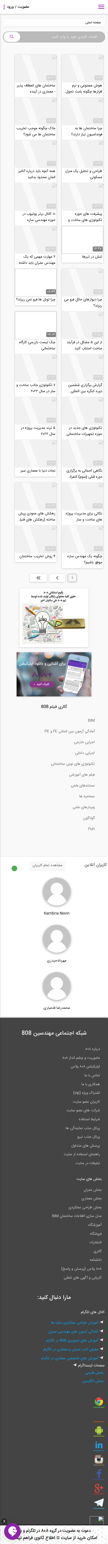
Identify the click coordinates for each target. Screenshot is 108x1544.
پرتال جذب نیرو (88, 1137)
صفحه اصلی (93, 22)
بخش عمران (93, 1190)
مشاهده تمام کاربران (47, 865)
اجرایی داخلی (85, 753)
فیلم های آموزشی (82, 775)
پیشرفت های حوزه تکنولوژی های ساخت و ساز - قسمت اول (85, 217)
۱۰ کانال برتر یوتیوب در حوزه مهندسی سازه (38, 217)
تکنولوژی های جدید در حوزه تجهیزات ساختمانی (84, 431)
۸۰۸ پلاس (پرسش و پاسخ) (81, 1269)
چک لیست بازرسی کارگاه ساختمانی (37, 345)
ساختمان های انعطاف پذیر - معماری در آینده (36, 89)
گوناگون (89, 818)
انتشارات (95, 1242)
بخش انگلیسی (93, 1381)
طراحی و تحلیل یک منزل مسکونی (83, 174)
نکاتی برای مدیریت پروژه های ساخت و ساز (84, 516)
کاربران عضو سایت (86, 1102)
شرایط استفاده (89, 1119)
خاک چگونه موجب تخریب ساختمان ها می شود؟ (35, 131)
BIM (91, 721)
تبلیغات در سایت (88, 1163)
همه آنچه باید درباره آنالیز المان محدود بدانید (36, 174)
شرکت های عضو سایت (83, 1110)
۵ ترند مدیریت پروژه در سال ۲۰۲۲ (38, 431)
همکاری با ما (90, 1084)
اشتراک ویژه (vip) (86, 1093)
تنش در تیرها (92, 257)
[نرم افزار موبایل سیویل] (98, 1432)
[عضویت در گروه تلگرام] (98, 1505)
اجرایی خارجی (84, 742)
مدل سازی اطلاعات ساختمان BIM (77, 1216)
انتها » (38, 578)
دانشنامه (96, 1260)
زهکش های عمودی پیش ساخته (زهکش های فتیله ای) (36, 516)
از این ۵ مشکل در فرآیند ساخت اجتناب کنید (84, 345)
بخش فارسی (94, 1373)
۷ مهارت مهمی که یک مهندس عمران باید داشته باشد (37, 260)
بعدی (57, 578)
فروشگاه (96, 1234)
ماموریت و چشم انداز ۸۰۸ (81, 1058)
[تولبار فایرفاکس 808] (98, 1418)
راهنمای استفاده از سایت (82, 1154)
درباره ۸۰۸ (92, 1049)
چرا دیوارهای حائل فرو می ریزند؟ (83, 303)
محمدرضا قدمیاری (56, 1008)
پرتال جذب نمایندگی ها (83, 1128)
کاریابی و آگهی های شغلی (83, 1278)
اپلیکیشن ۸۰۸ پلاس (85, 1067)
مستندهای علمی (83, 786)
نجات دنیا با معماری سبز (37, 471)
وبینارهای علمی (84, 807)
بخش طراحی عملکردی (85, 1207)
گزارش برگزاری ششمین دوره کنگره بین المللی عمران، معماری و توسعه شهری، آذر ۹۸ (85, 388)
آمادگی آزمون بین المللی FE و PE (70, 731)
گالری (98, 1251)
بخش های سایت (89, 1179)
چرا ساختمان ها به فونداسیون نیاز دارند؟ (86, 131)
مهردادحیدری (56, 961)
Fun (91, 829)
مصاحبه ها (87, 796)
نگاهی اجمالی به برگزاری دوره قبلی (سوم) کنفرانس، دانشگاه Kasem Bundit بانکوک (83, 474)
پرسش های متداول (85, 1146)
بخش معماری (91, 1199)
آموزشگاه (95, 1225)
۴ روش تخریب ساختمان (37, 556)
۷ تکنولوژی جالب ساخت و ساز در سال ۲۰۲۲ (35, 388)
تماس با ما (92, 1075)
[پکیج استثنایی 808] (54, 646)
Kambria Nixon (57, 913)
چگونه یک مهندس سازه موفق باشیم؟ (84, 559)
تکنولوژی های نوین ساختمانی (73, 764)
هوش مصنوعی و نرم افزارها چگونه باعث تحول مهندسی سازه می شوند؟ (84, 89)
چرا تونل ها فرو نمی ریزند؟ (35, 300)
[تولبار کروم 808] (98, 1403)
